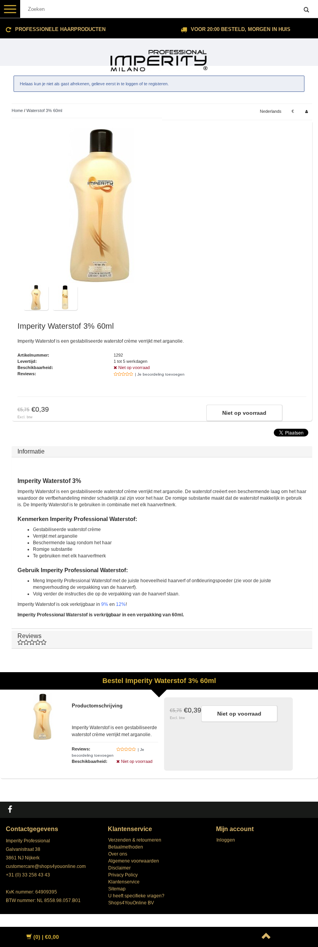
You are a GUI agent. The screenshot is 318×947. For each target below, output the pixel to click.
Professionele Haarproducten (60, 29)
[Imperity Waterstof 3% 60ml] (100, 205)
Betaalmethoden (125, 847)
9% (104, 604)
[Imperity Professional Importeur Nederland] (159, 57)
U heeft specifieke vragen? (136, 896)
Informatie (31, 451)
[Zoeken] (306, 10)
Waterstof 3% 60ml (44, 110)
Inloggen (225, 840)
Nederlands (271, 111)
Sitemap (117, 889)
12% (121, 604)
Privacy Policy (123, 875)
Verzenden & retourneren (134, 840)
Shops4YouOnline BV (131, 903)
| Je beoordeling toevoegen (160, 374)
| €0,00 (46, 937)
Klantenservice (124, 882)
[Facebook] (11, 810)
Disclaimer (119, 868)
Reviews (29, 636)
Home (17, 110)
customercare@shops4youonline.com (46, 866)
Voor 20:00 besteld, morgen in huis (240, 29)
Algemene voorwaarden (133, 861)
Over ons (117, 854)
